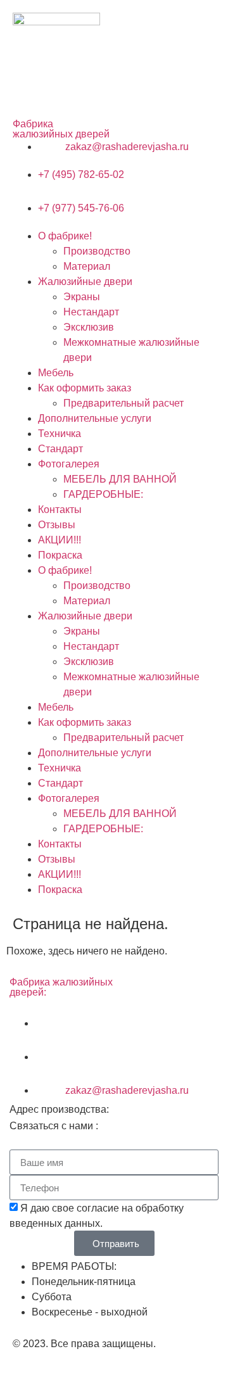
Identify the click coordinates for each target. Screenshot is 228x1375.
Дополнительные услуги (94, 418)
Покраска (60, 555)
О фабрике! (65, 236)
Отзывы (56, 524)
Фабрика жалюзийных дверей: (61, 987)
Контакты (60, 509)
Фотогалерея (68, 464)
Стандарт (60, 448)
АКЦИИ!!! (59, 540)
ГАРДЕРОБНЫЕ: (103, 494)
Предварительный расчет (123, 403)
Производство (96, 251)
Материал (86, 266)
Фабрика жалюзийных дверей (61, 128)
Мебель (55, 372)
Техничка (59, 433)
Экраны (81, 296)
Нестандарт (91, 312)
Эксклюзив (88, 327)
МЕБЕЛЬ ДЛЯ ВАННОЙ (120, 479)
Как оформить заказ (84, 388)
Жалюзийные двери (85, 281)
